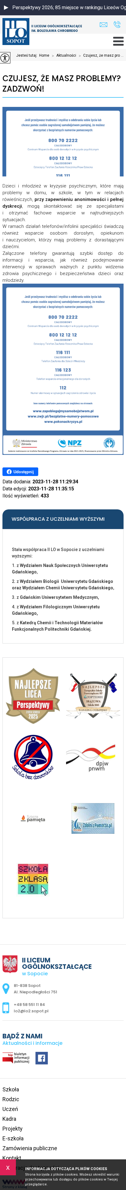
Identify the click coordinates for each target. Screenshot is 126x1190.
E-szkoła (13, 1138)
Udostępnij (23, 472)
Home (44, 55)
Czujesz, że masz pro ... (101, 56)
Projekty (12, 1128)
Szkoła (10, 1089)
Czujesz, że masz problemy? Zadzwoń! (61, 83)
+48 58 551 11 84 (117, 24)
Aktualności (64, 56)
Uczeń (10, 1109)
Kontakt (11, 1158)
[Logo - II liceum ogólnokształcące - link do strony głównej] (42, 32)
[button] (6, 7)
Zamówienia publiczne (29, 1148)
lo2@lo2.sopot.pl (105, 24)
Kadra (9, 1119)
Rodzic (10, 1099)
